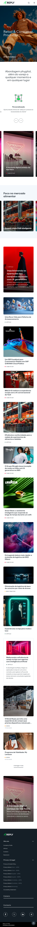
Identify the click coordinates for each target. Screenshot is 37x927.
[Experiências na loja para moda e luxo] (18, 611)
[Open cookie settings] (33, 923)
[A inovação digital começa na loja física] (18, 799)
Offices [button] (5, 848)
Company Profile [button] (7, 845)
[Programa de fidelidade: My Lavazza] (18, 741)
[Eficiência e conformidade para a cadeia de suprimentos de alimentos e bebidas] (18, 417)
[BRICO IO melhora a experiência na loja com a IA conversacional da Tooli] (18, 379)
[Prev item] (16, 120)
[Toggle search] (28, 3)
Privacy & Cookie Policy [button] (9, 864)
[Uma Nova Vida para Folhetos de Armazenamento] (18, 305)
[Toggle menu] (34, 3)
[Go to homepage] (9, 3)
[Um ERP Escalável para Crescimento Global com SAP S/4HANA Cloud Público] (18, 341)
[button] (18, 896)
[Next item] (21, 120)
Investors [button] (5, 851)
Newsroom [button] (6, 855)
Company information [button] (9, 925)
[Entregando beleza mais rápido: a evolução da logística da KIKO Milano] (18, 537)
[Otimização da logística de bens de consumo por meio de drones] (18, 575)
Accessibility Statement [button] (9, 889)
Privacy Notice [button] (11, 867)
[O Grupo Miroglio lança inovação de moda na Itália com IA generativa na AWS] (18, 455)
